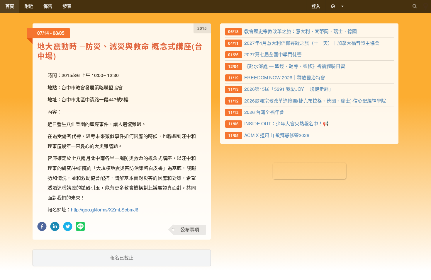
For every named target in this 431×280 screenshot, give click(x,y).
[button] (42, 228)
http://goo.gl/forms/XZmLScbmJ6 (104, 209)
